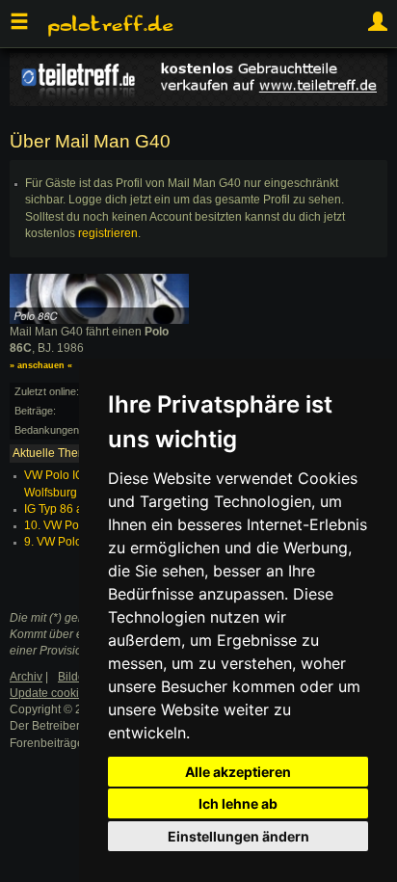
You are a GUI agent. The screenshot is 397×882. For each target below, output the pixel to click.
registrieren (108, 233)
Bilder (73, 676)
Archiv (26, 676)
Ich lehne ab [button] (238, 803)
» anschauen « (41, 365)
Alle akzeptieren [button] (238, 771)
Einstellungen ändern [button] (238, 836)
